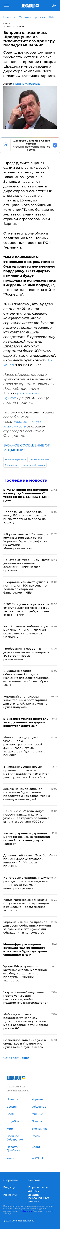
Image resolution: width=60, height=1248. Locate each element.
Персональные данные (38, 1189)
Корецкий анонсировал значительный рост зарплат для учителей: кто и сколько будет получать (25, 702)
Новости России (40, 459)
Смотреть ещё (16, 1058)
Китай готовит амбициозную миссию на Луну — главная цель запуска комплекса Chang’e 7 (25, 632)
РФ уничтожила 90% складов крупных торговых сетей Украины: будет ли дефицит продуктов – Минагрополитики (25, 541)
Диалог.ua (27, 1211)
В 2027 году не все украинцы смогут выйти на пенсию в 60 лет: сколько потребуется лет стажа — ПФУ (26, 609)
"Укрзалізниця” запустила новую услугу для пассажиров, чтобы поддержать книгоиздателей (26, 997)
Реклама (34, 1180)
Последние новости (25, 480)
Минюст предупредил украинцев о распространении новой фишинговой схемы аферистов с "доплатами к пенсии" (23, 746)
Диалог (6, 23)
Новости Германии (15, 459)
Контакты (10, 1194)
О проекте (10, 1180)
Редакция (10, 1187)
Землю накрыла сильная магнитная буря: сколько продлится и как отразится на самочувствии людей (26, 794)
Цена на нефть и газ (34, 465)
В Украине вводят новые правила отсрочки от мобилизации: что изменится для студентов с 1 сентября (26, 772)
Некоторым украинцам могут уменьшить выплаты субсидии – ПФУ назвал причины (26, 565)
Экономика (11, 465)
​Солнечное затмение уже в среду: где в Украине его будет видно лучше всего (24, 1043)
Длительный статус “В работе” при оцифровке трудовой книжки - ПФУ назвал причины (27, 861)
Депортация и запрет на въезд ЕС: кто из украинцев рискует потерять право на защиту (24, 517)
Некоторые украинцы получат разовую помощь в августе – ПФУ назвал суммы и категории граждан (27, 883)
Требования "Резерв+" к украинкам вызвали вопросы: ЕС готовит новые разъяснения (26, 654)
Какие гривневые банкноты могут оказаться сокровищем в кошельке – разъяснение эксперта (26, 905)
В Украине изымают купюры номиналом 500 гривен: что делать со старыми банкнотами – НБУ (25, 587)
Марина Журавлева (26, 83)
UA (54, 6)
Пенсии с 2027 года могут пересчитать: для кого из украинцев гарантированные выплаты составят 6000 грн (26, 816)
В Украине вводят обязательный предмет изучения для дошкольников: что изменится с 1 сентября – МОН (26, 678)
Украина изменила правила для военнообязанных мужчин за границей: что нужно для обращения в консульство (27, 927)
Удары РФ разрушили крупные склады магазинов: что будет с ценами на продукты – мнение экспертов (25, 973)
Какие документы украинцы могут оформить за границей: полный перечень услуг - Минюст (26, 838)
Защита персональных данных (38, 1198)
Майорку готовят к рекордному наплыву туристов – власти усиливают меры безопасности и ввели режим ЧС (26, 1021)
